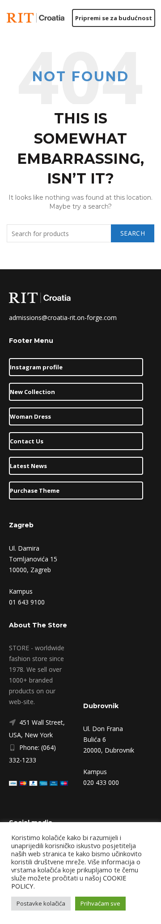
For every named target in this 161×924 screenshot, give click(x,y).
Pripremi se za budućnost (113, 18)
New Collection (32, 392)
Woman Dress (30, 416)
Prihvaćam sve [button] (100, 903)
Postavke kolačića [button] (41, 903)
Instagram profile (36, 367)
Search (132, 233)
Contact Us (26, 441)
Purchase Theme (34, 490)
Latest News (28, 466)
